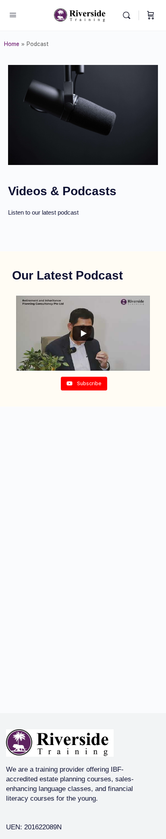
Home (11, 44)
